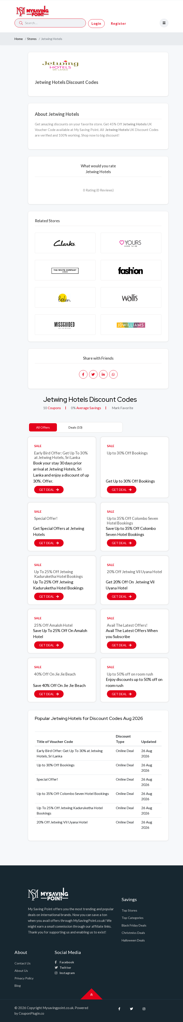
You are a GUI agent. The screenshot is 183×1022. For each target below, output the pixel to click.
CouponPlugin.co (31, 1013)
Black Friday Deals (134, 925)
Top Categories (132, 918)
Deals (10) (75, 427)
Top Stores (129, 910)
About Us (21, 970)
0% (73, 408)
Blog (18, 985)
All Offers (43, 427)
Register (118, 23)
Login (96, 23)
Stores (32, 39)
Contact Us (23, 963)
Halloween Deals (133, 940)
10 (45, 408)
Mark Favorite (122, 408)
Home (19, 39)
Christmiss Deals (133, 933)
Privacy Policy (24, 978)
